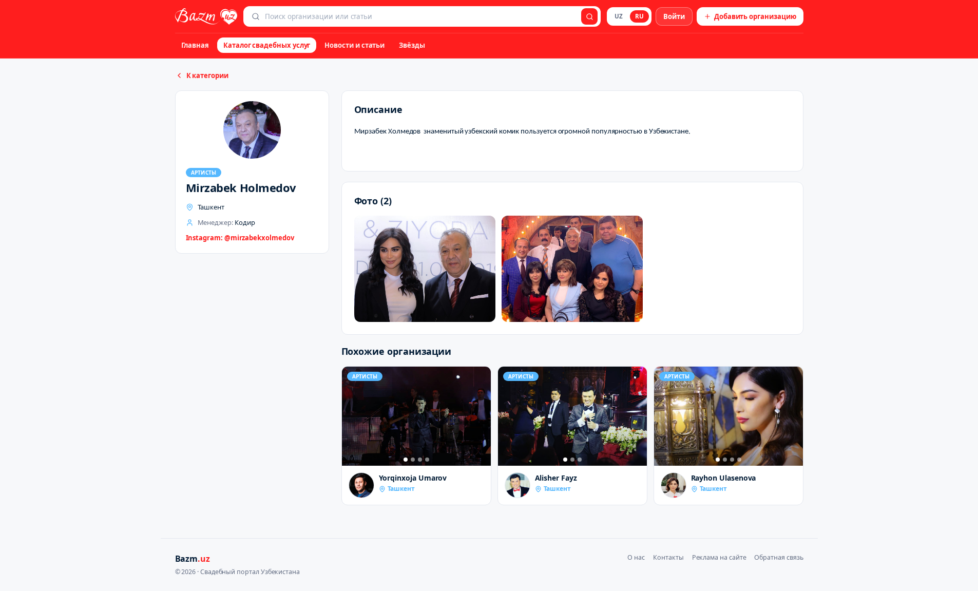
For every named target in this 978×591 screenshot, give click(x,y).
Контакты (668, 557)
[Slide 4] (427, 459)
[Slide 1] (406, 459)
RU (639, 16)
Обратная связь (778, 557)
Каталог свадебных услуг (266, 45)
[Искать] (589, 16)
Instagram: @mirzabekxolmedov (240, 237)
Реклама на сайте (719, 557)
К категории (207, 75)
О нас (636, 557)
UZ (619, 16)
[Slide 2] (413, 459)
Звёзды (412, 45)
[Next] (480, 416)
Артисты (204, 172)
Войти (674, 16)
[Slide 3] (420, 459)
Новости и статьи (354, 45)
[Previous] (352, 416)
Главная (195, 45)
